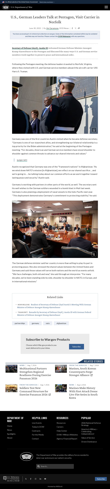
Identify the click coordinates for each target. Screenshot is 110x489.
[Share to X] (76, 28)
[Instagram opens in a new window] (35, 478)
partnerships (20, 323)
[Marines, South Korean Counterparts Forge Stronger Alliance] (79, 370)
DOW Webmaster (64, 36)
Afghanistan (61, 323)
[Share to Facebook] (72, 28)
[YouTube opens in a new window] (45, 478)
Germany (35, 323)
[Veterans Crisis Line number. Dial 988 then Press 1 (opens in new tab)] (11, 479)
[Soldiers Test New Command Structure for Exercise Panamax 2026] (29, 390)
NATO (48, 323)
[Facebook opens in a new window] (30, 478)
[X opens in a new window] (26, 478)
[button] (106, 7)
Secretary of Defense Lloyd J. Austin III (30, 48)
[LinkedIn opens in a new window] (40, 478)
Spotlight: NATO (22, 160)
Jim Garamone (52, 28)
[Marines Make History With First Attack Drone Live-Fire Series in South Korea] (79, 391)
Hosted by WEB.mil (55, 486)
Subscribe (76, 346)
